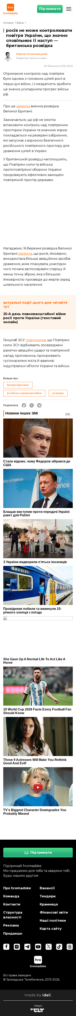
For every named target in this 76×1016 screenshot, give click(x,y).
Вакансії (47, 888)
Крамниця (49, 904)
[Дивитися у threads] (70, 947)
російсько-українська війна (24, 393)
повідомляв (36, 340)
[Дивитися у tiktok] (59, 947)
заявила (23, 106)
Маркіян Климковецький (31, 54)
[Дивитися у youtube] (38, 947)
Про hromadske (17, 888)
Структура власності (12, 915)
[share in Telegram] (39, 405)
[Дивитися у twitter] (49, 947)
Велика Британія (18, 385)
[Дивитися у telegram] (27, 947)
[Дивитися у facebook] (6, 947)
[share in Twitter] (31, 405)
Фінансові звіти (54, 912)
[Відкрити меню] (69, 9)
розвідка (58, 393)
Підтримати (50, 9)
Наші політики (53, 920)
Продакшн (12, 933)
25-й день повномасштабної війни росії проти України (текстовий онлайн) (34, 318)
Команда (11, 896)
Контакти (11, 904)
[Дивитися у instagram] (17, 947)
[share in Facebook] (24, 405)
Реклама (11, 925)
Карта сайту (51, 929)
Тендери (48, 896)
